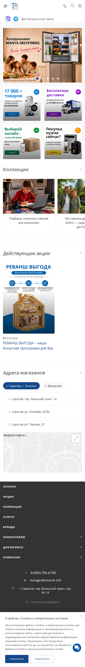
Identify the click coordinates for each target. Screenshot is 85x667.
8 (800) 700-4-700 (43, 572)
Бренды (9, 527)
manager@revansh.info (45, 580)
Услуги (8, 517)
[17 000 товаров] (22, 103)
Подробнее (42, 658)
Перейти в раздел (81, 372)
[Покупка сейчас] (63, 142)
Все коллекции (81, 169)
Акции (8, 496)
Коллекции (12, 507)
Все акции (81, 253)
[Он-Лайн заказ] (22, 142)
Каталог (10, 486)
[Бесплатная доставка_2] (63, 103)
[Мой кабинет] (80, 6)
